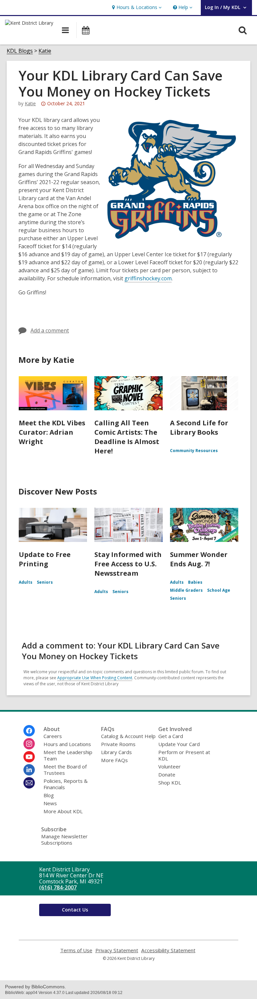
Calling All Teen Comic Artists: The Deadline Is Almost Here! (126, 436)
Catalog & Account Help (128, 736)
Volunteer (169, 766)
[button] (136, 7)
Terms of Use (76, 950)
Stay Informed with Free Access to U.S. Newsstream (128, 564)
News (50, 803)
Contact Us (75, 909)
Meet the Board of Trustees (65, 769)
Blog (49, 795)
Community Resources (194, 450)
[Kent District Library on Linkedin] (29, 769)
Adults (25, 582)
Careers (53, 736)
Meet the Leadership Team (68, 755)
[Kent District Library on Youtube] (29, 756)
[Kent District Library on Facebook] (29, 730)
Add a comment (49, 330)
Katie (44, 51)
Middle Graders (186, 590)
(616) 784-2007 (58, 887)
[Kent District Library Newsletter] (29, 783)
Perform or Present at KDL (184, 755)
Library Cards (116, 752)
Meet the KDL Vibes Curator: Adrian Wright (52, 432)
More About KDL (63, 811)
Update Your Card (179, 744)
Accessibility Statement (168, 950)
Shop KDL (169, 782)
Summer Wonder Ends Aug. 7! (199, 559)
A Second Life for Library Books (199, 427)
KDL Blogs (20, 51)
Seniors (45, 582)
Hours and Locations (67, 744)
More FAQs (114, 760)
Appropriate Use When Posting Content (94, 678)
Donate (166, 774)
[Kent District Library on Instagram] (29, 743)
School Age (218, 590)
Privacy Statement (116, 950)
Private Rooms (118, 744)
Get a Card (170, 736)
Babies (195, 582)
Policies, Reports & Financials (66, 784)
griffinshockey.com (148, 278)
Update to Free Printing (45, 559)
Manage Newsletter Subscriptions (64, 839)
